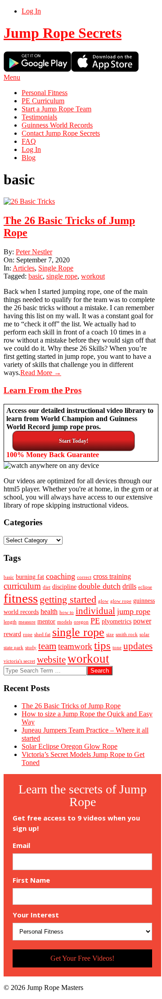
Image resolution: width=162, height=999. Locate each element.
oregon (81, 621)
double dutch (99, 586)
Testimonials (39, 117)
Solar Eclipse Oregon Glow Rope (69, 746)
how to (66, 612)
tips (102, 645)
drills (129, 586)
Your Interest (36, 915)
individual (95, 611)
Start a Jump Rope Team (56, 109)
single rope (61, 276)
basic (35, 276)
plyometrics (116, 621)
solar (144, 634)
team (47, 646)
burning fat (30, 576)
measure (27, 621)
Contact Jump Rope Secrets (61, 133)
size (110, 634)
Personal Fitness (45, 92)
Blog (29, 157)
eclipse (145, 587)
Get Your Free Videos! (82, 958)
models (64, 621)
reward (12, 634)
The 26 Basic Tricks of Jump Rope (71, 706)
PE (95, 620)
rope (27, 634)
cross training (112, 576)
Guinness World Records (57, 125)
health (49, 611)
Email (21, 845)
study (30, 647)
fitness (21, 598)
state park (13, 647)
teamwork (75, 646)
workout (93, 276)
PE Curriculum (43, 101)
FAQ (29, 141)
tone (117, 647)
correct (84, 577)
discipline (64, 586)
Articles (24, 268)
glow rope (120, 601)
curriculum (22, 586)
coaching (60, 576)
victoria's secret (19, 661)
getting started (68, 599)
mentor (46, 621)
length (10, 621)
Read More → (40, 372)
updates (138, 646)
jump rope (133, 611)
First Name (31, 880)
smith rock (127, 634)
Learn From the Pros (42, 390)
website (51, 659)
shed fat (42, 634)
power (142, 621)
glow (103, 601)
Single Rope (55, 268)
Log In (31, 11)
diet (46, 587)
